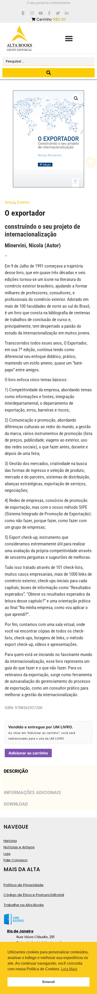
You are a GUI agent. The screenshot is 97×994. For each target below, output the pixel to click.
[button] (69, 38)
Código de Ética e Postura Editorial (34, 894)
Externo (23, 202)
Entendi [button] (48, 982)
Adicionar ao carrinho (28, 753)
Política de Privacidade (24, 884)
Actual (10, 202)
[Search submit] (48, 72)
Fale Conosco (16, 860)
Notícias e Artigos (19, 847)
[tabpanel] (48, 782)
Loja (7, 853)
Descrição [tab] (16, 771)
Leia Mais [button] (69, 969)
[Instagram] (31, 13)
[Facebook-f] (49, 13)
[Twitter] (58, 13)
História (10, 840)
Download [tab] (16, 804)
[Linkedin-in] (66, 13)
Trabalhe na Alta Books (24, 904)
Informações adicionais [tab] (32, 792)
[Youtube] (40, 13)
